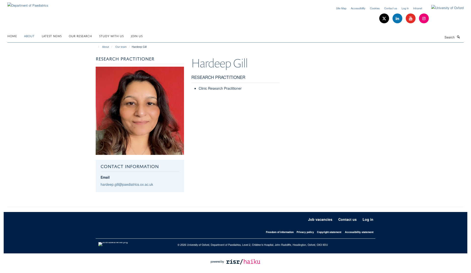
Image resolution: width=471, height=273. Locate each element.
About (29, 35)
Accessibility (358, 8)
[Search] (458, 36)
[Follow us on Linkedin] (397, 18)
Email (105, 177)
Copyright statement (329, 232)
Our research (80, 35)
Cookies (375, 8)
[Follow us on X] (384, 18)
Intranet (417, 8)
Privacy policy (305, 232)
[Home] (96, 47)
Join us (137, 35)
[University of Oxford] (444, 8)
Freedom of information (280, 232)
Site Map (341, 8)
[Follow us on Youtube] (411, 18)
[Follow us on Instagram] (424, 18)
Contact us (390, 8)
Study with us (111, 35)
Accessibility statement (359, 232)
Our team (121, 46)
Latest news (52, 35)
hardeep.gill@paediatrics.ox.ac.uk (127, 184)
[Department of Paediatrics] (27, 3)
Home (12, 35)
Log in (405, 8)
